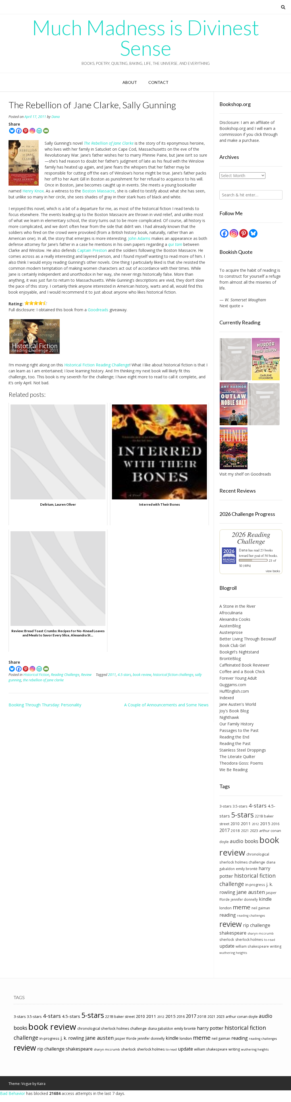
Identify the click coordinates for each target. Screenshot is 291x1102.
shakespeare (232, 933)
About (129, 82)
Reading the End (234, 737)
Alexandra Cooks (234, 619)
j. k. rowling (72, 1038)
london (225, 907)
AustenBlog (230, 625)
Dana (55, 116)
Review (86, 674)
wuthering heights (233, 952)
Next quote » (231, 305)
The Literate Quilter (237, 756)
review (230, 924)
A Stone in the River (237, 606)
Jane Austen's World (237, 704)
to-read (269, 940)
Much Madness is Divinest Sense (145, 37)
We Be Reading (233, 769)
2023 (254, 830)
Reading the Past (235, 743)
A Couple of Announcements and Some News (166, 704)
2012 (255, 824)
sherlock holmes (249, 939)
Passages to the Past (239, 730)
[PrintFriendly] (39, 131)
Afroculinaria (230, 612)
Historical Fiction (36, 674)
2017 (224, 830)
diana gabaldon (160, 1028)
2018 (235, 830)
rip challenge (256, 925)
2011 (112, 674)
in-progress (255, 884)
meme (241, 907)
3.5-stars (240, 806)
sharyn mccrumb (261, 933)
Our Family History (236, 724)
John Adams (139, 238)
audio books (244, 841)
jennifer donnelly (244, 899)
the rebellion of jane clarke (43, 680)
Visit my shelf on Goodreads (245, 474)
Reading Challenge (65, 674)
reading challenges (251, 916)
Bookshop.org (232, 128)
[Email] (46, 131)
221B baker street (120, 1016)
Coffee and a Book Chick (242, 671)
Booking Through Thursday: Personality (45, 704)
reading (227, 915)
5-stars (242, 814)
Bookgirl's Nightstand (239, 652)
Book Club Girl (232, 645)
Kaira (41, 1083)
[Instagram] (32, 131)
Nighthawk (229, 717)
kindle (265, 899)
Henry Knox (33, 191)
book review (142, 674)
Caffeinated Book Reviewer (244, 665)
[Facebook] (19, 131)
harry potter (210, 1028)
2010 (235, 823)
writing (275, 946)
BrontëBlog (230, 658)
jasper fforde (125, 1038)
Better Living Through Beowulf (247, 639)
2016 (275, 823)
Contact (158, 82)
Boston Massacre (98, 191)
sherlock (226, 939)
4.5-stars (124, 674)
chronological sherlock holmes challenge (112, 1028)
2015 (265, 823)
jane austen (250, 892)
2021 (245, 830)
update (226, 946)
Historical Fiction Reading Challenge (97, 365)
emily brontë (246, 868)
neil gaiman (260, 908)
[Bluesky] (12, 131)
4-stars (258, 805)
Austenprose (231, 632)
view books (273, 571)
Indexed (226, 697)
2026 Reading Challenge (251, 538)
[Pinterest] (25, 131)
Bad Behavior (12, 1093)
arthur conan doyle (242, 1016)
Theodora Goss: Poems (241, 763)
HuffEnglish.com (234, 691)
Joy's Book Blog (234, 710)
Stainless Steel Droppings (242, 750)
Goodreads (98, 309)
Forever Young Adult (238, 678)
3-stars (225, 806)
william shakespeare (252, 946)
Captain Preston (92, 250)
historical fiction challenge (173, 674)
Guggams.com (232, 684)
